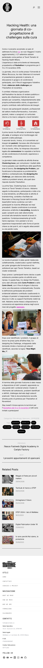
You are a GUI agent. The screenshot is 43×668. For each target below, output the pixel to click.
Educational (17, 418)
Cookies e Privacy (10, 585)
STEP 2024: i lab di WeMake (27, 512)
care (33, 422)
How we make (8, 600)
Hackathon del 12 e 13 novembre (16, 408)
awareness (15, 422)
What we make (8, 595)
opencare (20, 307)
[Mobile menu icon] (39, 7)
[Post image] (8, 479)
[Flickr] (11, 657)
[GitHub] (25, 657)
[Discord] (21, 657)
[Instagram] (18, 657)
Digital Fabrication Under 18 (27, 524)
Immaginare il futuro (23, 500)
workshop (21, 431)
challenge (7, 427)
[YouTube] (7, 657)
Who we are (7, 604)
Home (4, 577)
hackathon (25, 427)
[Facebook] (4, 657)
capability (25, 422)
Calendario (7, 613)
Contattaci (7, 581)
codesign (16, 427)
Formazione (7, 608)
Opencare (26, 418)
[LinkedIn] (14, 657)
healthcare (35, 427)
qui (19, 52)
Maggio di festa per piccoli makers (26, 477)
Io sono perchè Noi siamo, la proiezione (27, 537)
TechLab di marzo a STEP (26, 488)
